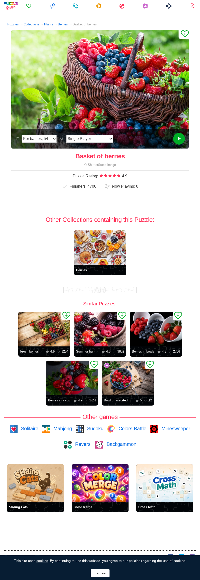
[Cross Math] (164, 483)
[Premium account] (146, 5)
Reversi (82, 444)
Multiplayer (52, 5)
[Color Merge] (100, 483)
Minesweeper (175, 428)
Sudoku (94, 428)
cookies (42, 561)
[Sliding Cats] (35, 483)
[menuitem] (29, 5)
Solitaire (29, 428)
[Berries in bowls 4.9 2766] (156, 329)
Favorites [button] (29, 5)
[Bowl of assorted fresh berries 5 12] (128, 378)
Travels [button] (122, 5)
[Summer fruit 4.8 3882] (100, 329)
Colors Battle (131, 428)
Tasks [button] (99, 5)
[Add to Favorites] (184, 34)
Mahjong (62, 428)
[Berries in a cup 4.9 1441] (72, 378)
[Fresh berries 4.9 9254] (44, 329)
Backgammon (120, 444)
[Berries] (100, 247)
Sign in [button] (192, 5)
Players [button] (76, 5)
